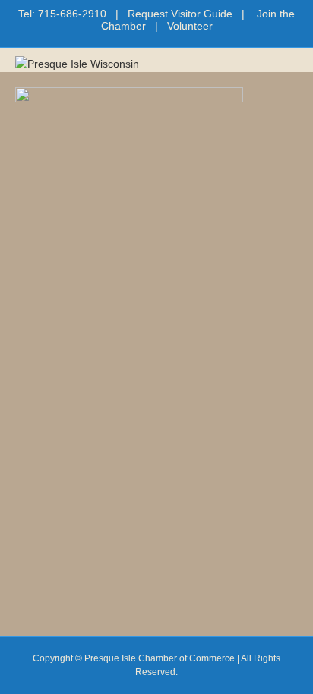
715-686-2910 (72, 14)
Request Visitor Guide (180, 14)
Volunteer (190, 26)
